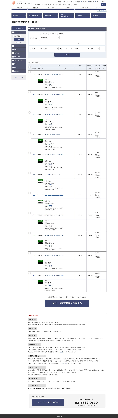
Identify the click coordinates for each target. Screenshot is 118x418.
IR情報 (78, 1)
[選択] (30, 72)
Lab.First (104, 1)
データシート (40, 81)
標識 (15, 67)
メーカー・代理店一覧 (82, 8)
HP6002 (50, 84)
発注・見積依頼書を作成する (67, 303)
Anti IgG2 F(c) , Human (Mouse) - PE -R (54, 94)
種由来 (16, 49)
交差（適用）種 (18, 60)
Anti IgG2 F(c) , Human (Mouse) (52, 134)
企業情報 (84, 1)
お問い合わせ (98, 8)
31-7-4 (50, 104)
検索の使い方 (103, 11)
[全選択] (30, 67)
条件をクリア (18, 42)
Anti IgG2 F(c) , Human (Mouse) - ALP (53, 74)
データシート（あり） (18, 77)
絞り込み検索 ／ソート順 (38, 28)
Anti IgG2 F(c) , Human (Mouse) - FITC (54, 215)
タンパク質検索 (33, 15)
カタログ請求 (66, 8)
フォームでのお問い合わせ (48, 402)
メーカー (16, 45)
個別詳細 (40, 79)
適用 (15, 63)
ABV (34, 74)
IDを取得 (59, 1)
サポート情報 (51, 8)
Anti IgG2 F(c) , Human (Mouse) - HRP (54, 154)
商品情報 (19, 8)
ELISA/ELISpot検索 (64, 15)
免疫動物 (16, 53)
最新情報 (35, 8)
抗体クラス (17, 56)
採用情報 (91, 1)
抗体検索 (15, 15)
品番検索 (95, 15)
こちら (61, 352)
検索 (19, 39)
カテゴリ (16, 32)
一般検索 (79, 15)
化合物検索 (48, 15)
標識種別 (16, 71)
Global (98, 1)
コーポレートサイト (69, 1)
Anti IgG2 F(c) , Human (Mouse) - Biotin (54, 195)
